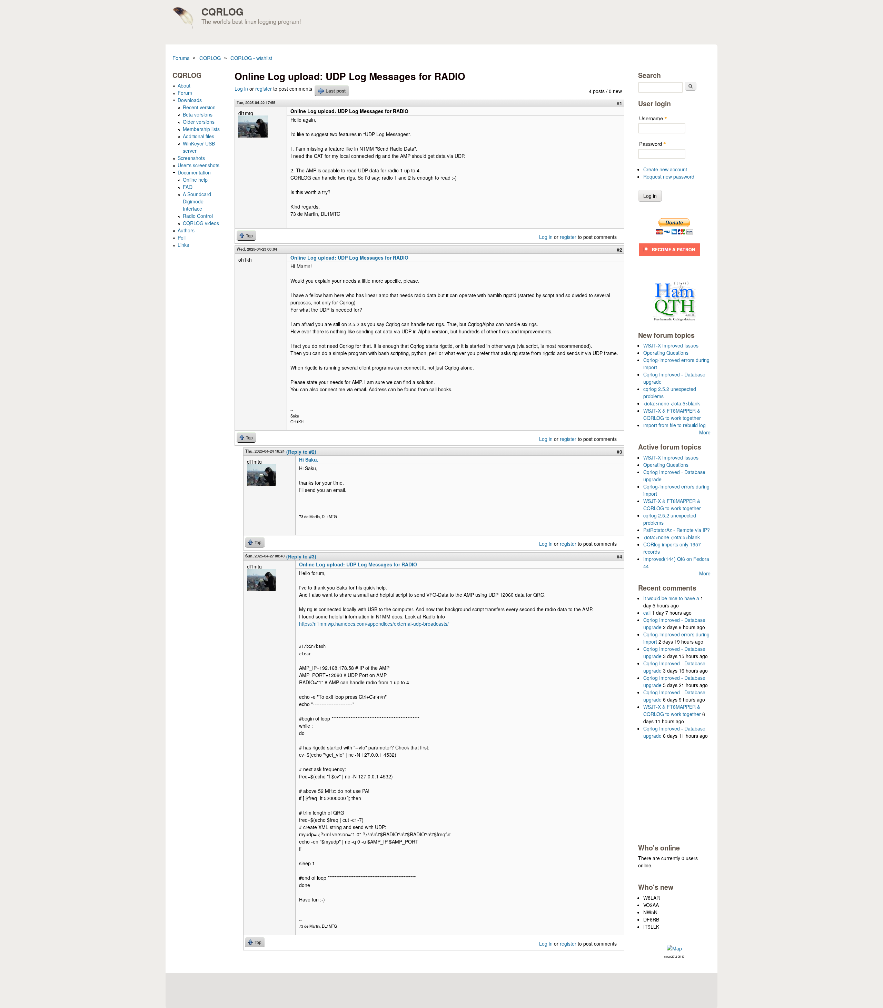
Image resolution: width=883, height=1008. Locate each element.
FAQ (187, 186)
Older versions (199, 121)
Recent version (199, 107)
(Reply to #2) (301, 451)
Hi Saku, (308, 459)
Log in (241, 88)
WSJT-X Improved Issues (670, 345)
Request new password (668, 176)
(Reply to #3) (301, 556)
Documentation (194, 172)
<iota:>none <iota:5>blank (671, 403)
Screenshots (191, 157)
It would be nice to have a (671, 598)
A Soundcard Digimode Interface (197, 201)
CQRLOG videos (201, 223)
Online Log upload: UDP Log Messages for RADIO (349, 257)
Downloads (190, 100)
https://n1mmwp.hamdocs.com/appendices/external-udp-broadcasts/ (374, 623)
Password (652, 143)
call (647, 612)
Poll (182, 237)
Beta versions (197, 114)
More (705, 432)
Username (653, 118)
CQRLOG (222, 11)
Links (183, 244)
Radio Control (198, 215)
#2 (619, 249)
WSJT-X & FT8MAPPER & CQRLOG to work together (672, 414)
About (184, 85)
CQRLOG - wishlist (251, 57)
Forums (180, 57)
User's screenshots (198, 165)
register (263, 88)
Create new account (665, 169)
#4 (619, 556)
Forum (185, 92)
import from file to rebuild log (674, 425)
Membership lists (201, 128)
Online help (195, 179)
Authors (186, 230)
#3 (619, 451)
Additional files (198, 136)
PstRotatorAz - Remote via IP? (676, 529)
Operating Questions (665, 352)
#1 (619, 103)
